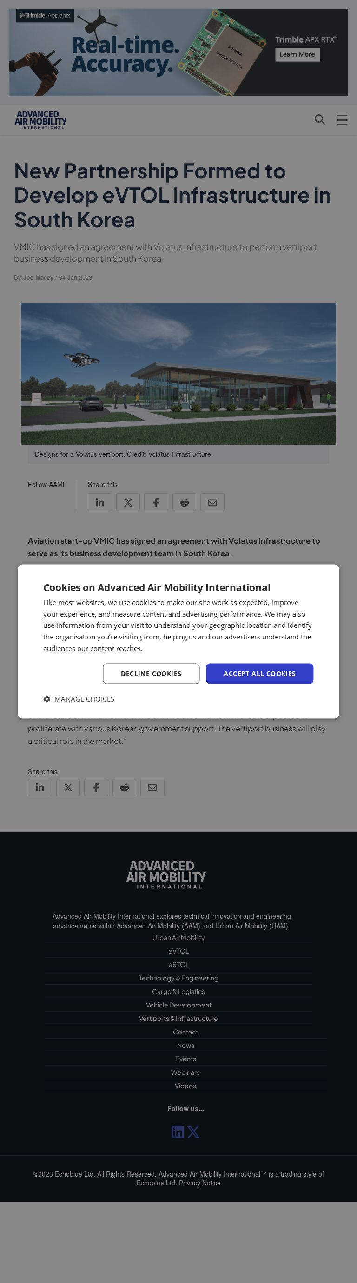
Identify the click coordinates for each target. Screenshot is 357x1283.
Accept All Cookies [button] (260, 673)
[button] (78, 699)
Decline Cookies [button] (151, 673)
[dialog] (178, 641)
